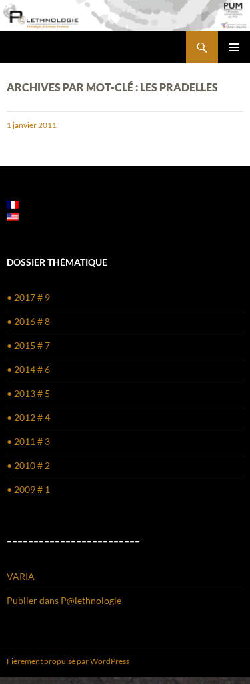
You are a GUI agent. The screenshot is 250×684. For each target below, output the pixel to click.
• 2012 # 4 (28, 417)
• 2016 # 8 (28, 321)
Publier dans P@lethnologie (64, 600)
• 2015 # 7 (28, 345)
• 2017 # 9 (28, 297)
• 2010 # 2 (28, 465)
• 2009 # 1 (28, 489)
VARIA (21, 576)
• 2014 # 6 (28, 369)
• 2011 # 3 (28, 441)
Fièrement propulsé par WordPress (68, 661)
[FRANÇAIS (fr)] (13, 204)
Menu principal (234, 47)
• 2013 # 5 (28, 393)
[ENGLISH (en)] (13, 216)
